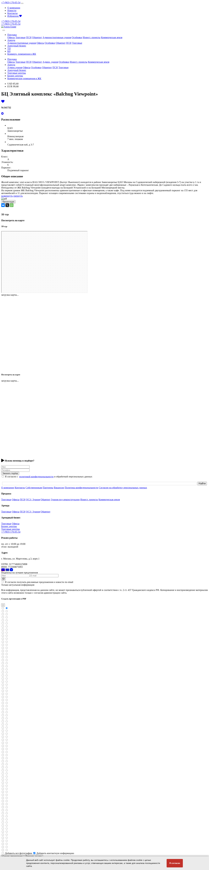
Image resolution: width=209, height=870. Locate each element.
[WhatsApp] (11, 205)
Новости (11, 10)
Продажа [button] (12, 34)
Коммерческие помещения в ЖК (24, 78)
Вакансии (59, 487)
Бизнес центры (15, 75)
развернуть (7, 196)
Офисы (11, 37)
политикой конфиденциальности (36, 476)
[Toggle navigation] (22, 3)
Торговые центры (16, 73)
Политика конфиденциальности (81, 487)
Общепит (37, 37)
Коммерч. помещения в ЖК (21, 54)
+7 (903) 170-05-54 (10, 2)
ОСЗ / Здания (33, 499)
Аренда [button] (11, 40)
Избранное (13, 16)
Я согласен (174, 863)
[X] (7, 205)
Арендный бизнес (16, 45)
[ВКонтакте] (3, 205)
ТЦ (9, 48)
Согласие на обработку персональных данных (123, 487)
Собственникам (34, 487)
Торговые (20, 37)
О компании (13, 7)
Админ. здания (50, 62)
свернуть (18, 196)
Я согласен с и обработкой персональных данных (48, 476)
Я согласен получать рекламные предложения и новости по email (39, 582)
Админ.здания (14, 67)
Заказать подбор (10, 473)
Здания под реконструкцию (65, 499)
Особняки (77, 37)
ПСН (29, 37)
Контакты (12, 13)
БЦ (9, 51)
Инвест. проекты (91, 37)
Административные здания (57, 37)
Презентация (8, 202)
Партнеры (48, 487)
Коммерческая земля (111, 37)
